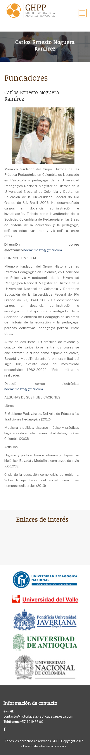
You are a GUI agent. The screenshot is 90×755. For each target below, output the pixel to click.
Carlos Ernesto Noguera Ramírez (31, 95)
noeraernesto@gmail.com (42, 250)
